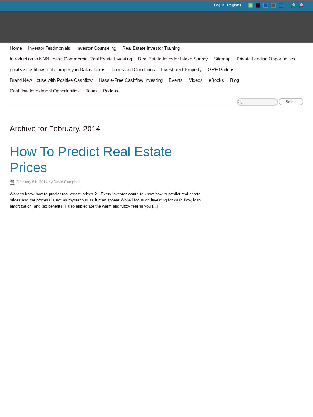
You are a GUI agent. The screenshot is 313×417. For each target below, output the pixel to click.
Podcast (111, 91)
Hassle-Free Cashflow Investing (131, 80)
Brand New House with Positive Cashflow (51, 80)
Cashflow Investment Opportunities (45, 91)
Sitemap (222, 58)
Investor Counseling (96, 48)
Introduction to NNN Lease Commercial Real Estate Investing (71, 58)
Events (176, 80)
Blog (234, 80)
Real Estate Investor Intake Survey (173, 58)
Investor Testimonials (49, 48)
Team (91, 91)
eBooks (216, 80)
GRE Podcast (222, 69)
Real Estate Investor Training (151, 48)
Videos (196, 80)
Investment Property (181, 69)
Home (16, 48)
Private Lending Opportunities (266, 58)
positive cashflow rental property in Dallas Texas (57, 69)
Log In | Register (227, 5)
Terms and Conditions (133, 69)
